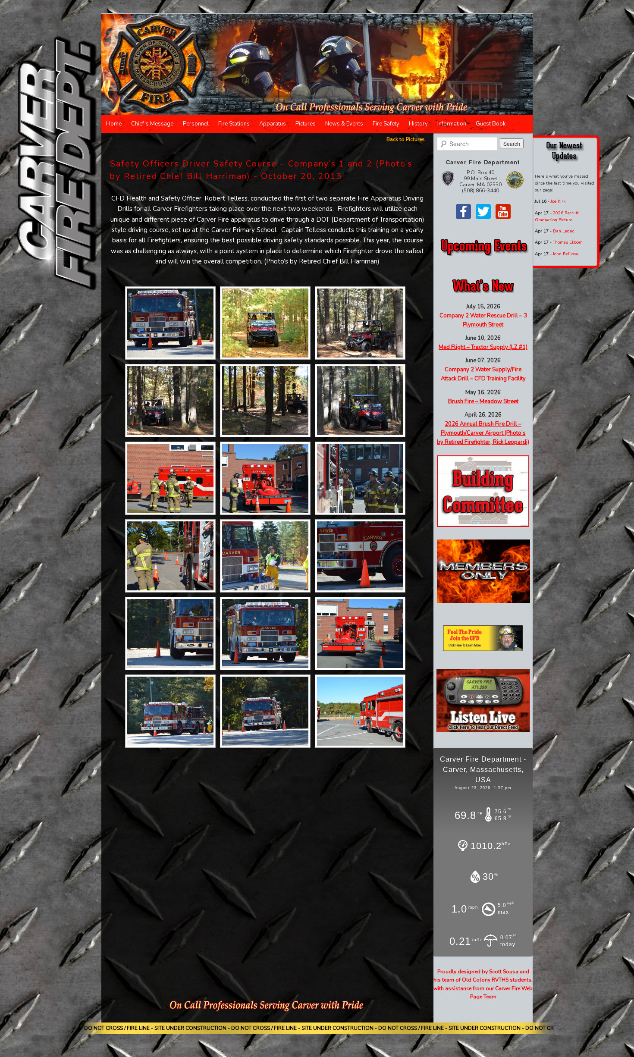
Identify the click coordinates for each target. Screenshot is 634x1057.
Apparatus (272, 124)
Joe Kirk (558, 201)
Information (451, 124)
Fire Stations (234, 124)
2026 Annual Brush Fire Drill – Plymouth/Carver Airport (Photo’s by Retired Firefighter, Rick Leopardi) (483, 433)
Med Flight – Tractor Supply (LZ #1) (483, 347)
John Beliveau (566, 254)
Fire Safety (386, 124)
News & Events (344, 124)
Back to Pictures (405, 139)
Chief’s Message (152, 124)
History (418, 124)
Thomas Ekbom (568, 242)
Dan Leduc (563, 231)
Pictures (305, 124)
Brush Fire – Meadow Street (483, 401)
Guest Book (490, 124)
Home (114, 124)
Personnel (196, 124)
